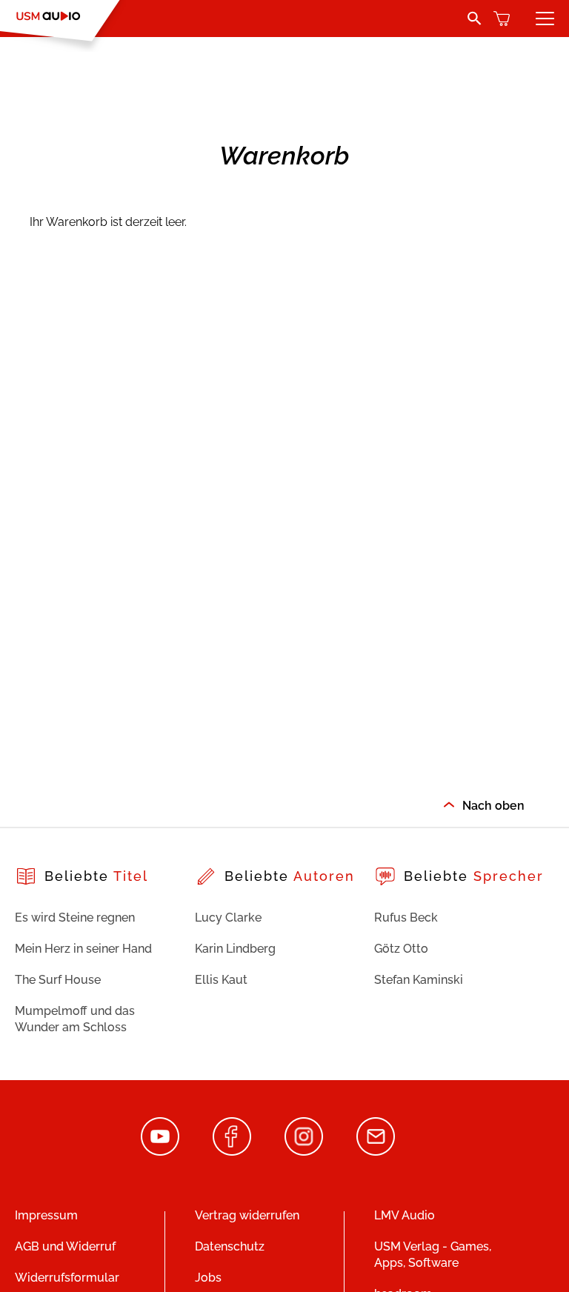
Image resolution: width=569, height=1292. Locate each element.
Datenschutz (229, 1246)
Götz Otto (401, 949)
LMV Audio (404, 1215)
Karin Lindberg (235, 949)
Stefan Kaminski (418, 980)
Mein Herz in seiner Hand (83, 949)
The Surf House (58, 980)
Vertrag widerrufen (247, 1215)
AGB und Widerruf (65, 1246)
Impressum (46, 1215)
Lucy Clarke (228, 917)
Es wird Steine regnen (75, 917)
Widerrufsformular (67, 1278)
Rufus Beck (406, 917)
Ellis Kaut (221, 980)
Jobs (208, 1278)
